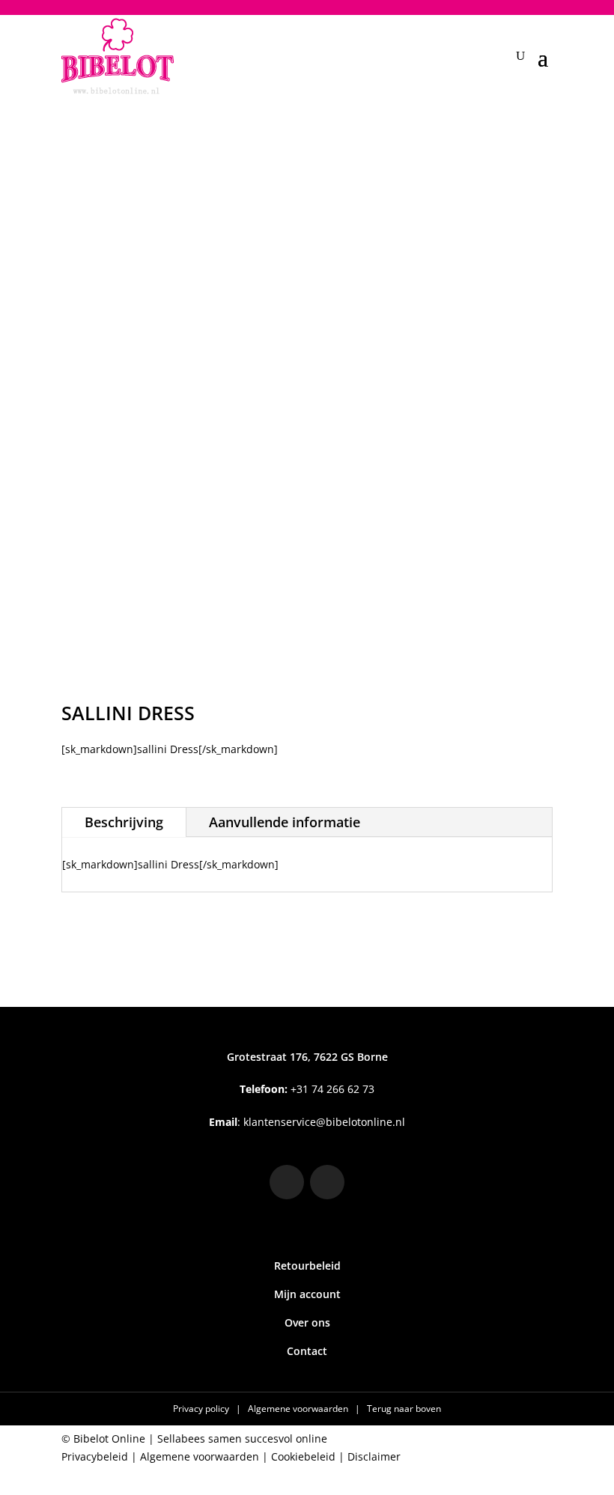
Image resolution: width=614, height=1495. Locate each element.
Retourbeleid (307, 1265)
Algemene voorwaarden (299, 1408)
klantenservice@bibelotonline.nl (324, 1122)
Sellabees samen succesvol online (242, 1438)
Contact (307, 1351)
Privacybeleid (94, 1456)
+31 (307, 1089)
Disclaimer (374, 1456)
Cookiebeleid (303, 1456)
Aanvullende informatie (284, 822)
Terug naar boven (404, 1408)
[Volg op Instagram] (287, 1182)
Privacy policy (202, 1408)
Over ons (307, 1322)
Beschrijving (124, 822)
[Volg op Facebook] (327, 1182)
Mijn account (307, 1294)
